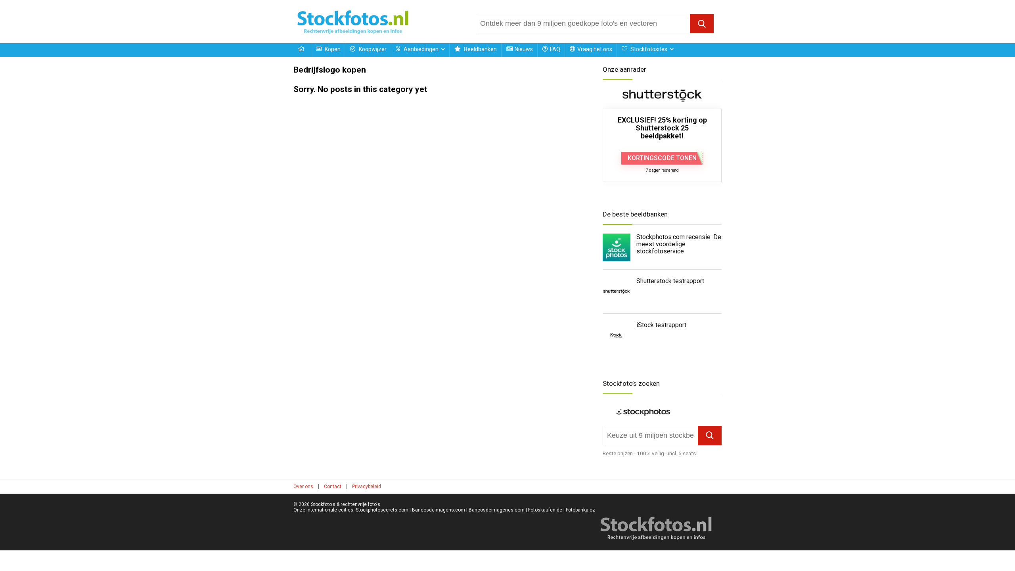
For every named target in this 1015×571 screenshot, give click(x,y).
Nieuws (524, 49)
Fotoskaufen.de (545, 510)
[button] (702, 23)
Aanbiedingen (420, 49)
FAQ (555, 49)
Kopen (332, 49)
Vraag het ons (594, 49)
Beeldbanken (480, 49)
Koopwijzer (372, 49)
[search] (583, 23)
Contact (332, 486)
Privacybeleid (366, 486)
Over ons (303, 486)
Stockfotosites (648, 49)
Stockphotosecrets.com (382, 510)
